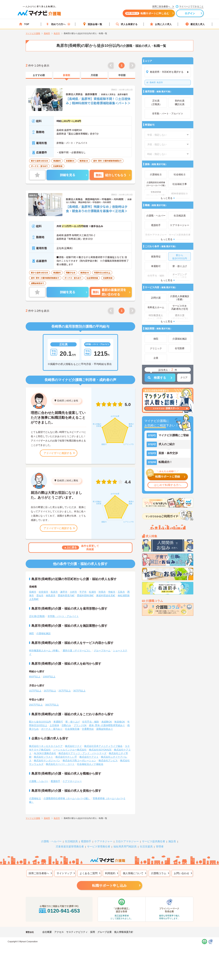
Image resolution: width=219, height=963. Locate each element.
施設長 (172, 841)
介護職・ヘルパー (38, 781)
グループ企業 (104, 932)
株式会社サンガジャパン (47, 760)
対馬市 (102, 591)
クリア (184, 377)
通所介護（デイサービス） (77, 650)
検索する (160, 377)
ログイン (190, 13)
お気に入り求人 (163, 24)
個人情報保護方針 (123, 932)
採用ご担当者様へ (39, 873)
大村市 (73, 591)
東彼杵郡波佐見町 (105, 595)
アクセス (59, 932)
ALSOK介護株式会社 (45, 753)
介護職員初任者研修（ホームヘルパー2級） (66, 798)
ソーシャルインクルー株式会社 (70, 749)
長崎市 (32, 591)
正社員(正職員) (37, 616)
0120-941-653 (63, 911)
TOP (26, 24)
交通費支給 (88, 729)
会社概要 (47, 932)
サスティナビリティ (77, 932)
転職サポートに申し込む (147, 13)
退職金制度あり (104, 729)
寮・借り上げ (72, 721)
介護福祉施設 (43, 633)
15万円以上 (35, 690)
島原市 (156, 82)
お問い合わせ (181, 873)
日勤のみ (66, 725)
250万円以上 (36, 704)
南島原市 (50, 595)
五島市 (121, 591)
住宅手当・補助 (90, 721)
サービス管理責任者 (98, 846)
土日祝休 (54, 725)
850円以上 (34, 676)
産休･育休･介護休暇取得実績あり (107, 725)
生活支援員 (146, 846)
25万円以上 (65, 690)
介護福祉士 (35, 798)
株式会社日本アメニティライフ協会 (103, 746)
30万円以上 (79, 690)
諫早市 (63, 591)
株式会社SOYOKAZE (100, 749)
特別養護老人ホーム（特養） (44, 650)
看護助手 (55, 781)
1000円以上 (49, 676)
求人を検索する (129, 24)
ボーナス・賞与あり (52, 729)
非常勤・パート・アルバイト (63, 616)
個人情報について (133, 873)
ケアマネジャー (103, 841)
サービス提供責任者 (153, 841)
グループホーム (102, 650)
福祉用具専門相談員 (125, 846)
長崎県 (60, 400)
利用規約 (110, 873)
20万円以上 (50, 690)
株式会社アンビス (108, 760)
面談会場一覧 (95, 24)
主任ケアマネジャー (127, 841)
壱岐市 (111, 591)
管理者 (160, 846)
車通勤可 (58, 721)
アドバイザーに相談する (58, 453)
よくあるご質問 (89, 873)
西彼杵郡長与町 (66, 595)
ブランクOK (80, 725)
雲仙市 (39, 595)
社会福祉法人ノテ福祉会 (90, 764)
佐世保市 (43, 591)
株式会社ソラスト (43, 756)
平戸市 (83, 591)
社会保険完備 (72, 729)
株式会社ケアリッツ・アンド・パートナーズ (82, 753)
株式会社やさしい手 (66, 756)
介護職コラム (158, 873)
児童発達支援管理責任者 (70, 846)
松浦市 (92, 591)
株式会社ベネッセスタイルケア (46, 746)
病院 (31, 633)
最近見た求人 (197, 24)
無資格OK (119, 721)
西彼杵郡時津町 (85, 595)
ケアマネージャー (72, 781)
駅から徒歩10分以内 (40, 721)
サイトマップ (64, 873)
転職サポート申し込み (109, 885)
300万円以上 (52, 704)
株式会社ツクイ (73, 746)
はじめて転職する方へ (167, 484)
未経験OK (106, 721)
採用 (92, 932)
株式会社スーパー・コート (60, 764)
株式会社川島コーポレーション (79, 760)
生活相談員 (71, 841)
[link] (39, 75)
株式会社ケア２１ (89, 756)
